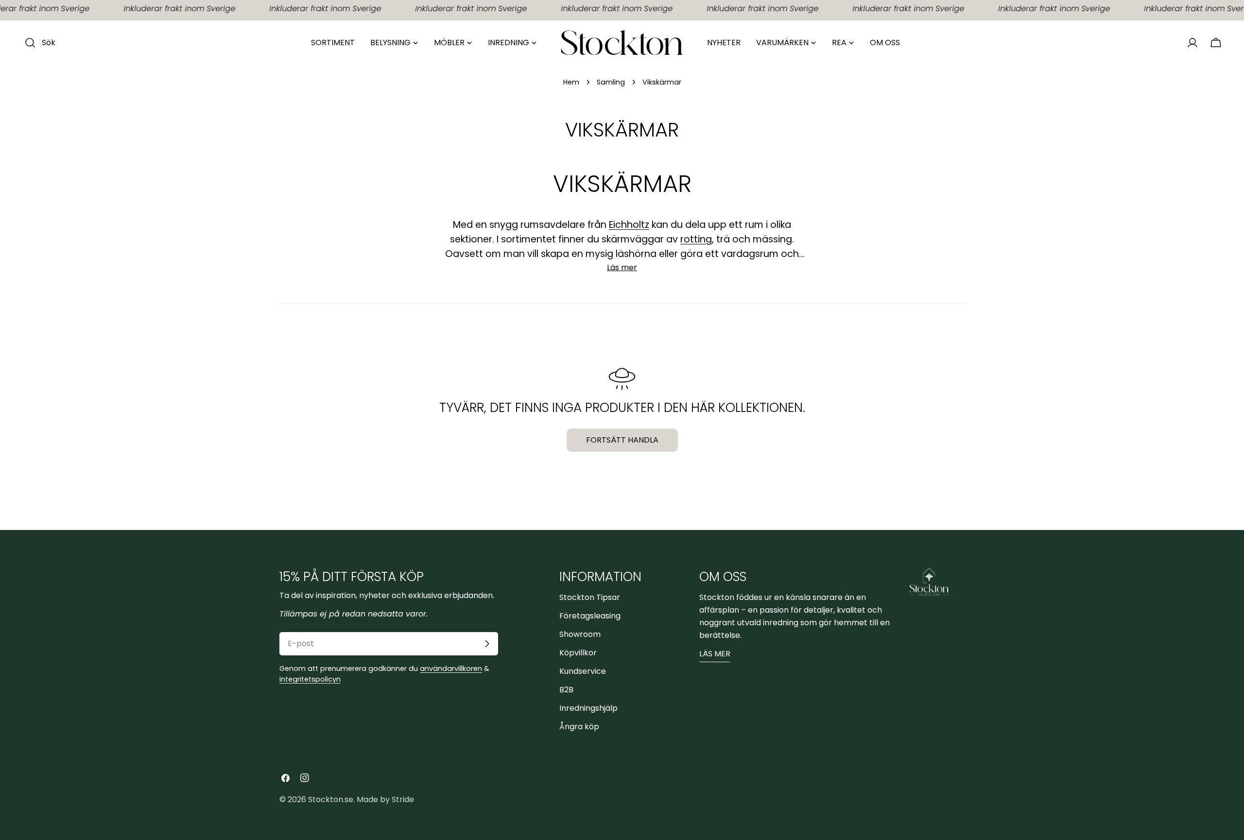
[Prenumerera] (487, 644)
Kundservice (582, 671)
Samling (611, 82)
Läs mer (714, 653)
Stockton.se (330, 799)
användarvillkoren (451, 668)
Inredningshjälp (588, 708)
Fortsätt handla (622, 440)
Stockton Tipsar (589, 597)
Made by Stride (385, 799)
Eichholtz (629, 224)
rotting (696, 239)
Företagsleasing (590, 615)
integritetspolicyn (310, 679)
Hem (571, 82)
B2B (566, 689)
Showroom (580, 634)
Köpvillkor (578, 652)
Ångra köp (579, 726)
